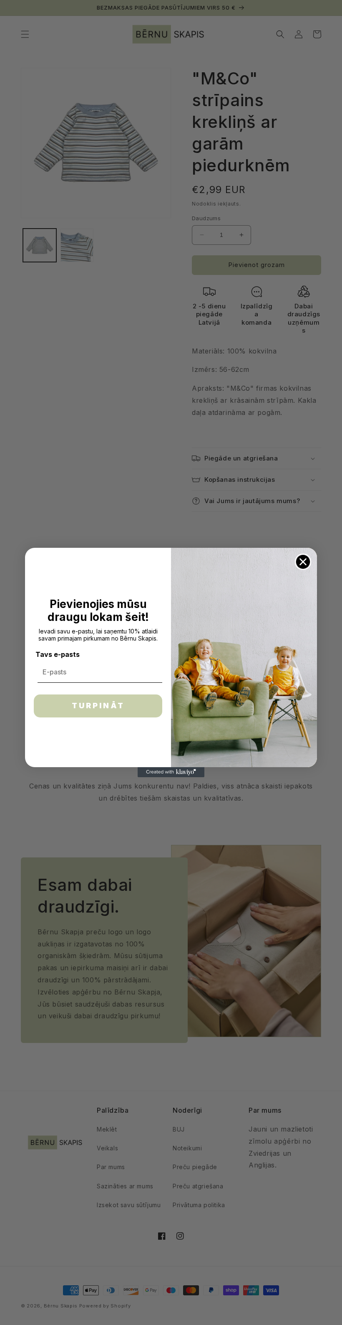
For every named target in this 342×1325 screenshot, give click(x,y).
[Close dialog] (303, 561)
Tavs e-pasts (57, 654)
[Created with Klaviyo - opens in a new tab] (171, 772)
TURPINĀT (98, 705)
